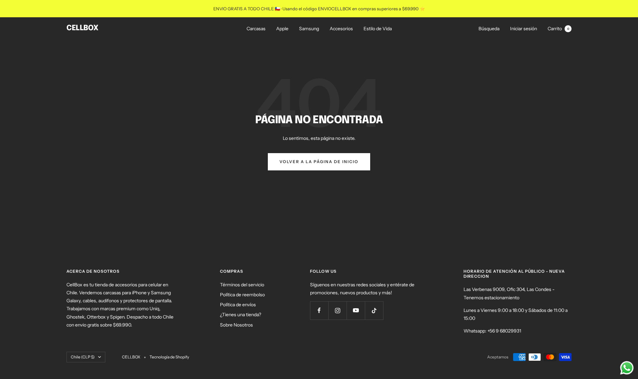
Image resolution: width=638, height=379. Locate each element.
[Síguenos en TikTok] (374, 310)
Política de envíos (238, 305)
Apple (282, 29)
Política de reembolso (242, 295)
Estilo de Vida (378, 29)
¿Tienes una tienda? (240, 315)
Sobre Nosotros (236, 325)
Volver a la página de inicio (319, 161)
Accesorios (341, 29)
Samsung (309, 29)
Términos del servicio (242, 285)
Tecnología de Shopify (169, 356)
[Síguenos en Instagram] (337, 310)
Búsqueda (488, 29)
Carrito (558, 29)
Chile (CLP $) (83, 356)
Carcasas (256, 29)
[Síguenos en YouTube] (356, 310)
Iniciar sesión (523, 29)
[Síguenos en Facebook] (319, 310)
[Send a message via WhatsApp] (627, 368)
